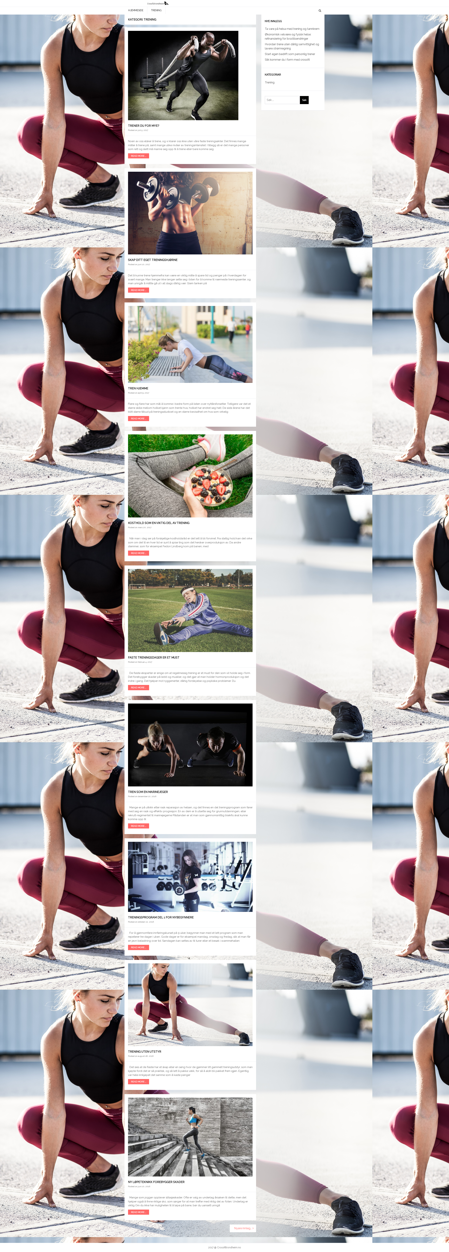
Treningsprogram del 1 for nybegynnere (161, 917)
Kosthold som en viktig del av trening (158, 523)
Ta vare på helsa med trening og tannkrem (292, 28)
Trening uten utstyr (144, 1051)
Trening (156, 10)
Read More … (138, 156)
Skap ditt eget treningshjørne (152, 260)
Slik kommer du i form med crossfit (287, 59)
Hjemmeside (135, 10)
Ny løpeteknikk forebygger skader (156, 1182)
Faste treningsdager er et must (153, 657)
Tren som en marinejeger (148, 792)
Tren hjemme (138, 388)
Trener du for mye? (143, 125)
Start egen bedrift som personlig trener (290, 54)
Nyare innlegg (243, 1228)
